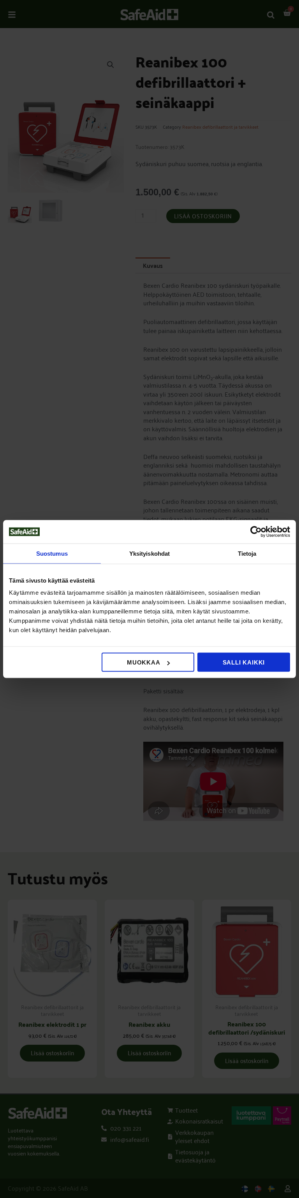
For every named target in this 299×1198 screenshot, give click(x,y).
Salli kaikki (244, 662)
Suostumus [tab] (52, 553)
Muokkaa (143, 662)
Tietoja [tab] (247, 553)
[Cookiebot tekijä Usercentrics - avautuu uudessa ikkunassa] (256, 532)
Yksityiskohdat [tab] (149, 553)
